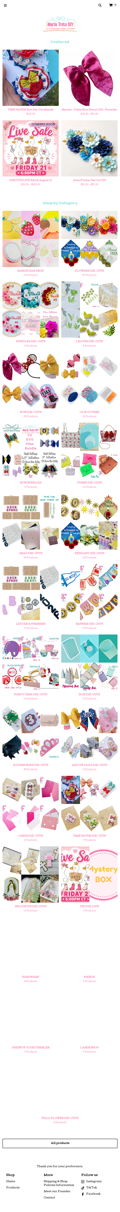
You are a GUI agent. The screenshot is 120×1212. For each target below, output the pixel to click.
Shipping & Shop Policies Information (59, 1183)
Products (13, 1188)
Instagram (94, 1181)
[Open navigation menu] (5, 5)
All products (60, 1143)
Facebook (93, 1194)
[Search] (100, 5)
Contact (49, 1198)
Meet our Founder (57, 1191)
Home (10, 1181)
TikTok (91, 1188)
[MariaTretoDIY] (60, 25)
